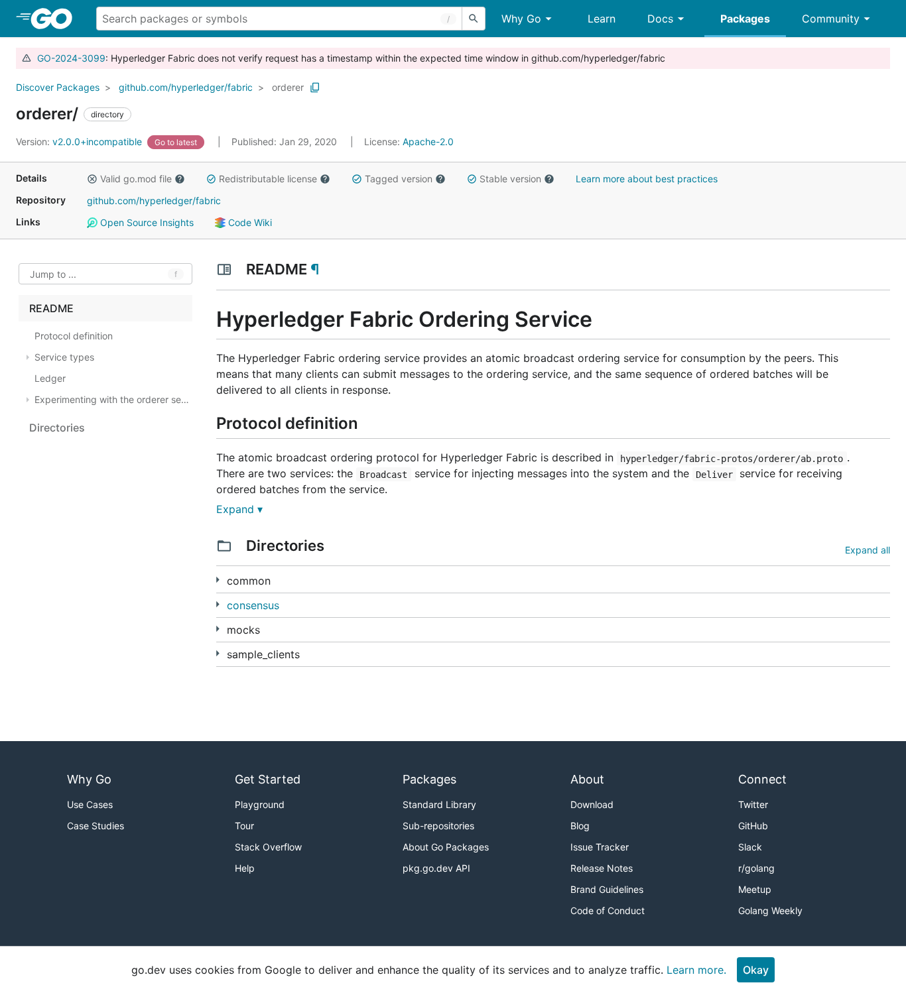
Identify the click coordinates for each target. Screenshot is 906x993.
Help (245, 868)
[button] (92, 179)
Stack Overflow (268, 846)
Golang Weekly (770, 910)
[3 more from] (218, 628)
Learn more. (696, 969)
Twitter (753, 804)
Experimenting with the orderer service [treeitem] (112, 399)
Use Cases (90, 804)
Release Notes (601, 868)
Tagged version (398, 178)
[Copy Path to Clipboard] (315, 87)
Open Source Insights (145, 222)
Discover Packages (57, 87)
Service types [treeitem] (64, 357)
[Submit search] (473, 18)
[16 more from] (218, 579)
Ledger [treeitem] (50, 378)
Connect (762, 779)
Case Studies (95, 825)
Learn (601, 18)
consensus (253, 605)
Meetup (754, 889)
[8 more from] (218, 604)
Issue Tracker (599, 846)
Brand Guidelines (606, 889)
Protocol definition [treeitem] (73, 335)
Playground (260, 804)
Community (831, 18)
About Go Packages (446, 846)
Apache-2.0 (428, 141)
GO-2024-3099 (71, 58)
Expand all (867, 549)
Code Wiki (249, 222)
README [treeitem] (51, 308)
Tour (244, 825)
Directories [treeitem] (57, 427)
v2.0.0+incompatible (80, 141)
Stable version (510, 178)
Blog (580, 825)
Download (592, 804)
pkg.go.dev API (436, 868)
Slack (750, 846)
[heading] (56, 18)
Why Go (521, 18)
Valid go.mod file (135, 178)
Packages (745, 18)
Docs (660, 18)
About (587, 779)
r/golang (756, 868)
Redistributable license (268, 178)
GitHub (753, 825)
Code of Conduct (607, 910)
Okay (756, 969)
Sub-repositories (438, 825)
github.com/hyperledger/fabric (186, 87)
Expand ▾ (239, 509)
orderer (288, 87)
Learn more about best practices (647, 178)
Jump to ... (53, 274)
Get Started (267, 779)
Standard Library (439, 804)
